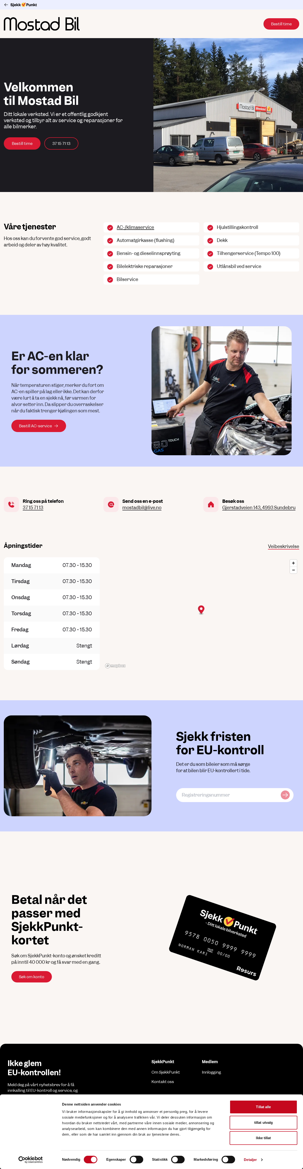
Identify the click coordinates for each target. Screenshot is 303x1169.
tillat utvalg (263, 1122)
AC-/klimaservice (135, 227)
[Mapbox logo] (115, 666)
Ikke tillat (263, 1138)
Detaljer (250, 1160)
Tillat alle (263, 1107)
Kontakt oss (163, 1081)
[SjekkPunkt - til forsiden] (151, 4)
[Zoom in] (293, 563)
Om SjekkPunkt (166, 1072)
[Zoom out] (293, 570)
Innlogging (211, 1072)
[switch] (136, 1159)
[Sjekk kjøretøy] (285, 795)
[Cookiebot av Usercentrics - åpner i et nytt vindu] (30, 1159)
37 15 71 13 (61, 143)
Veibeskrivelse (283, 546)
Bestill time (22, 143)
